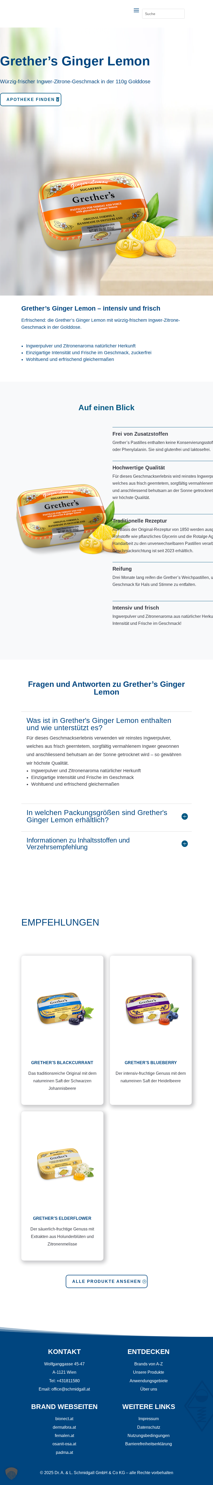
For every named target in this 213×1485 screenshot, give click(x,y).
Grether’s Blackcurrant (62, 1062)
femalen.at (64, 1435)
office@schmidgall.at (70, 1389)
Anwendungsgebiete (149, 1381)
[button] (11, 1473)
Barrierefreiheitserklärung (148, 1444)
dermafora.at (64, 1427)
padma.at (64, 1452)
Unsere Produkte (148, 1372)
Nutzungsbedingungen (149, 1435)
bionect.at (64, 1418)
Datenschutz (148, 1427)
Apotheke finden (30, 99)
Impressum (148, 1418)
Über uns (148, 1389)
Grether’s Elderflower (62, 1218)
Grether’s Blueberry (151, 1062)
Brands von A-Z (148, 1364)
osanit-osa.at (64, 1444)
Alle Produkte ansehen (106, 1281)
